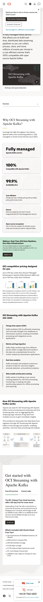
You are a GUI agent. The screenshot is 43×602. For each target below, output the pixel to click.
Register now (8, 254)
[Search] (25, 4)
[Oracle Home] (9, 4)
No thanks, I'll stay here (13, 24)
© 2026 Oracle (7, 582)
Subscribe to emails (8, 589)
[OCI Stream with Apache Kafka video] (21, 74)
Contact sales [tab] (26, 491)
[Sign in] (34, 4)
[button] (4, 4)
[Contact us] (39, 4)
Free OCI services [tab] (11, 491)
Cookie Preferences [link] (8, 585)
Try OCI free (10, 522)
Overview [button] (6, 104)
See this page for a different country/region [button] (20, 30)
